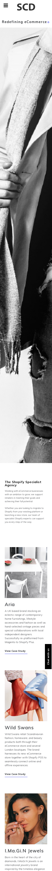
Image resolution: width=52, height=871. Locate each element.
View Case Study (15, 651)
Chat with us (48, 656)
